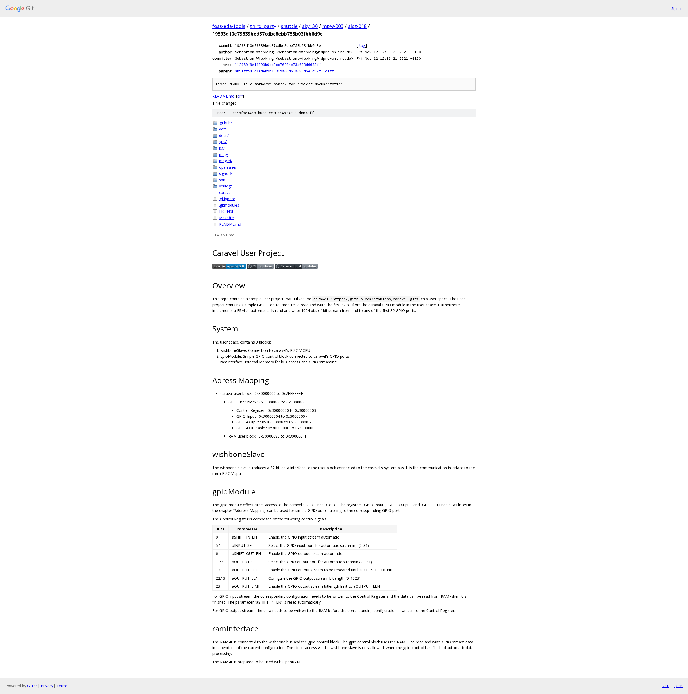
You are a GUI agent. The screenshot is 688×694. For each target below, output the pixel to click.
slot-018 (357, 26)
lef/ (222, 148)
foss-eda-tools (228, 26)
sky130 (310, 26)
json (678, 685)
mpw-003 (332, 26)
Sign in (677, 8)
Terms (62, 685)
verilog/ (225, 186)
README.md (223, 96)
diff (329, 71)
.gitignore (227, 198)
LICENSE (226, 211)
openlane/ (227, 167)
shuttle (289, 26)
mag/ (223, 154)
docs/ (224, 135)
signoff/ (225, 173)
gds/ (223, 141)
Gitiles (32, 685)
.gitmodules (229, 205)
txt (665, 685)
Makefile (226, 217)
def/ (222, 129)
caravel (225, 192)
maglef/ (225, 160)
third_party (263, 26)
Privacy (47, 685)
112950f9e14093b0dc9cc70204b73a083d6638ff (278, 64)
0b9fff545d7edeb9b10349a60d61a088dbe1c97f (278, 71)
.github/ (225, 122)
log (362, 45)
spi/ (222, 179)
